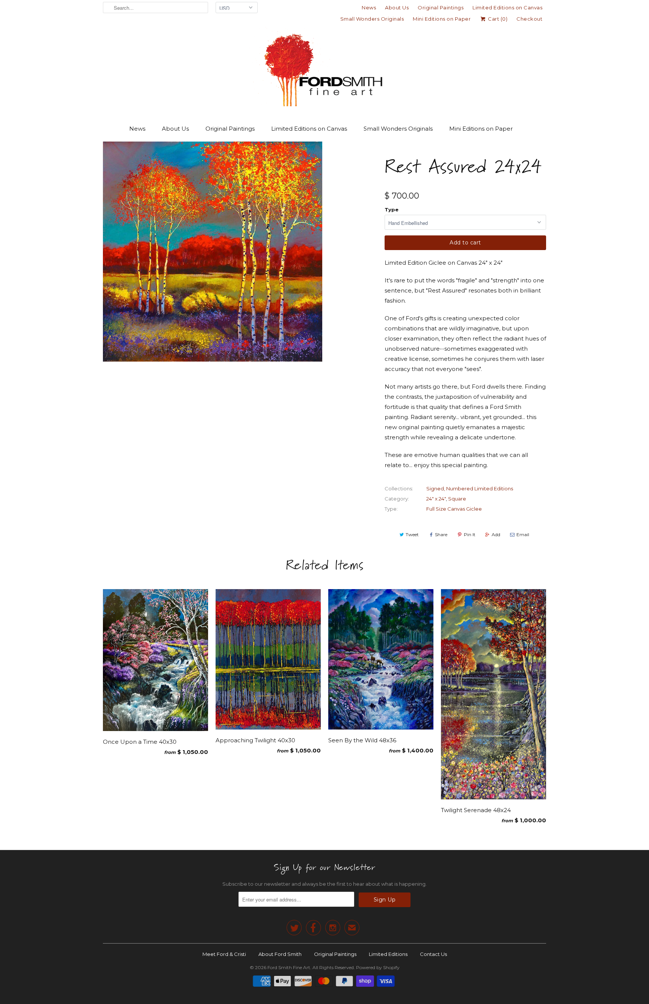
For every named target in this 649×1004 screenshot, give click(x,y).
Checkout (529, 19)
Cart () (497, 19)
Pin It (469, 534)
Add (496, 534)
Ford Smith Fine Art (288, 967)
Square (457, 499)
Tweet (412, 534)
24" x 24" (436, 499)
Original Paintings (440, 8)
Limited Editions (388, 954)
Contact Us (433, 954)
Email (522, 534)
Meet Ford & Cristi (224, 954)
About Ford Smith (280, 954)
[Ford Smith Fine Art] (324, 68)
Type (391, 210)
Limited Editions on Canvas (507, 8)
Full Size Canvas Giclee (454, 509)
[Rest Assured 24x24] (212, 252)
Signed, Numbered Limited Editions (469, 488)
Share (441, 534)
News (369, 8)
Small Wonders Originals (372, 19)
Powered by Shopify (378, 967)
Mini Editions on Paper (442, 19)
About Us (397, 8)
